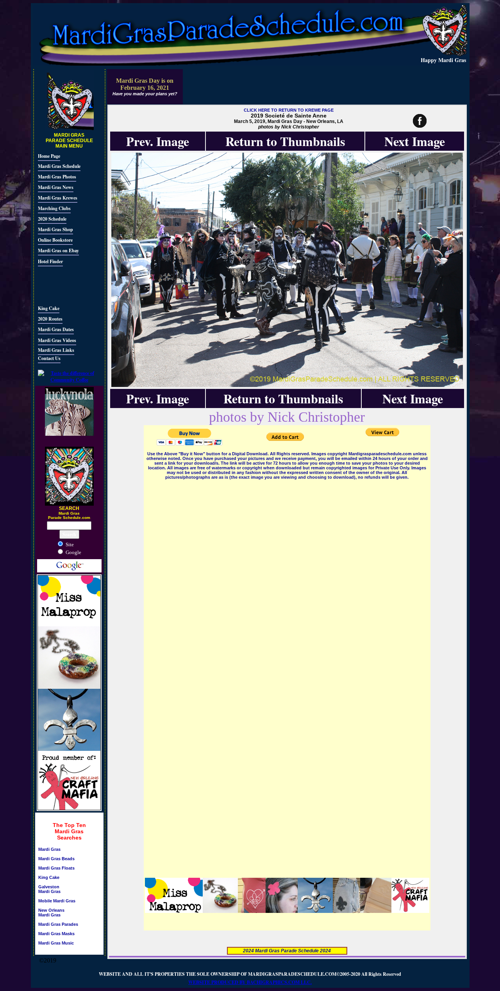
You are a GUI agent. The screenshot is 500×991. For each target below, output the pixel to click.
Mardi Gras (49, 849)
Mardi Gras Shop (55, 229)
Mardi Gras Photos (57, 176)
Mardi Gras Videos (57, 340)
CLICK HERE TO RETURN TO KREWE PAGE (289, 110)
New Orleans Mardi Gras (51, 912)
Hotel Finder (50, 261)
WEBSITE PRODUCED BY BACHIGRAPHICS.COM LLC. (250, 982)
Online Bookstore (55, 240)
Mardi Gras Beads (56, 858)
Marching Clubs (54, 208)
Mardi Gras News (55, 187)
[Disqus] (287, 578)
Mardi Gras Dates (56, 329)
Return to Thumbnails (285, 141)
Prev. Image (157, 141)
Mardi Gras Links (56, 350)
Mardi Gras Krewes (57, 197)
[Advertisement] (61, 284)
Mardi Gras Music (56, 943)
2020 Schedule (52, 219)
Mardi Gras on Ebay (58, 250)
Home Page (49, 156)
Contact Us (49, 358)
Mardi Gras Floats (56, 868)
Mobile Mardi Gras (56, 900)
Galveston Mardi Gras (49, 889)
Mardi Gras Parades (58, 924)
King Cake (48, 308)
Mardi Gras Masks (56, 933)
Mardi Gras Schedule (59, 166)
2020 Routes (50, 318)
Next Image (414, 141)
